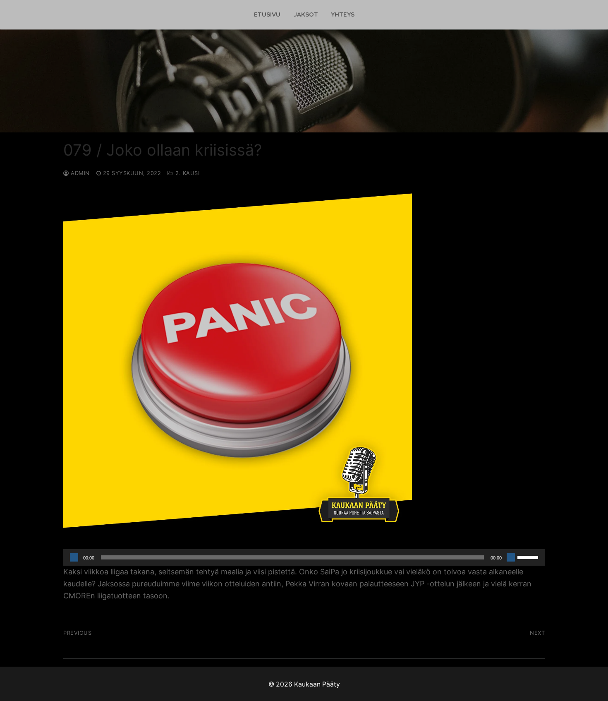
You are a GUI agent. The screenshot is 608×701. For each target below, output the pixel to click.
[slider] (529, 556)
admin (79, 173)
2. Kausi (186, 173)
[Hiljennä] (511, 557)
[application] (304, 557)
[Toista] (74, 557)
